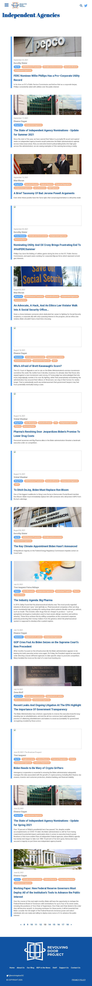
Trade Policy (19, 595)
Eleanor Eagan (20, 121)
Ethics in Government (22, 700)
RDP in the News (43, 968)
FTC (55, 423)
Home (12, 968)
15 (54, 924)
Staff (55, 968)
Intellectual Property (63, 591)
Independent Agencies (23, 70)
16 (58, 924)
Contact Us (75, 968)
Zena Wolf (18, 692)
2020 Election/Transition (32, 67)
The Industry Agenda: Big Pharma (33, 600)
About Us (21, 968)
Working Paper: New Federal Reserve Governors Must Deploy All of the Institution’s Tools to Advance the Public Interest (47, 892)
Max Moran (19, 180)
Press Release (20, 236)
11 (36, 924)
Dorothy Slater (20, 63)
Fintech (72, 759)
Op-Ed (17, 67)
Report (17, 591)
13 (45, 924)
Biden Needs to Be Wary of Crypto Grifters (38, 768)
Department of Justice (55, 357)
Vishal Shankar (21, 419)
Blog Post (18, 125)
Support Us (64, 968)
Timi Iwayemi (20, 587)
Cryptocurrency (28, 759)
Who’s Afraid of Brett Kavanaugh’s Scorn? (38, 366)
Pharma (18, 426)
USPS (55, 361)
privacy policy (79, 980)
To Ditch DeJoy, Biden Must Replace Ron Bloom (41, 489)
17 (63, 924)
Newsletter (19, 357)
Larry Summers (40, 188)
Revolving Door (20, 239)
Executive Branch (71, 67)
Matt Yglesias (53, 188)
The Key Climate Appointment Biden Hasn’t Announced (45, 546)
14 (49, 924)
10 (31, 924)
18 (67, 924)
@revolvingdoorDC (16, 975)
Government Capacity (23, 361)
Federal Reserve (47, 184)
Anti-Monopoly (30, 423)
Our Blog (30, 968)
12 (40, 924)
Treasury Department (42, 763)
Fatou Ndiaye (32, 587)
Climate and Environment (52, 67)
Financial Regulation (63, 184)
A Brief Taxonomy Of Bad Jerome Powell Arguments (44, 193)
